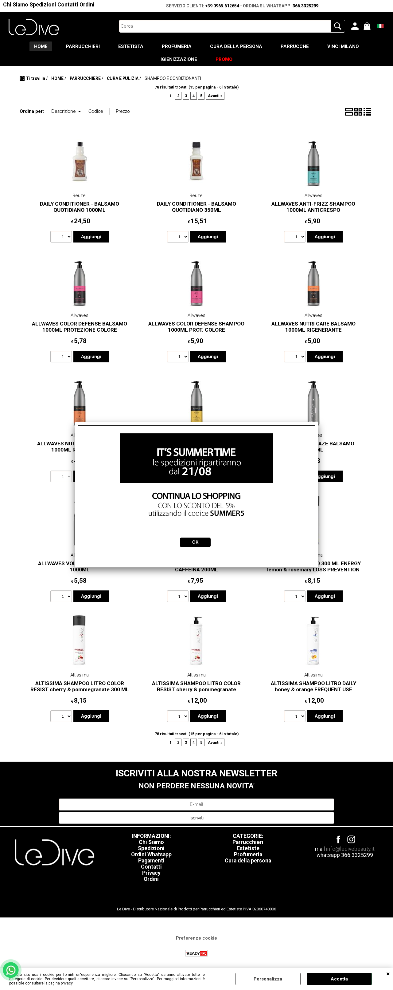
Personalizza (268, 979)
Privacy (151, 873)
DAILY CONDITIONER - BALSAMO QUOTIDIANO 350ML (196, 207)
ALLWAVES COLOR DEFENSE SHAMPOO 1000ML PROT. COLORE (196, 327)
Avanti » (215, 95)
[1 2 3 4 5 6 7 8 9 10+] (61, 237)
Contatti (67, 5)
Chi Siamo (15, 5)
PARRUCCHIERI (83, 46)
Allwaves (313, 195)
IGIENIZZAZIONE (179, 59)
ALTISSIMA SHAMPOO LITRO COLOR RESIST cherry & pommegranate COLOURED (196, 689)
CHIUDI (388, 974)
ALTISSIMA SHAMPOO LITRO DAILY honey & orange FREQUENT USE (313, 686)
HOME (41, 46)
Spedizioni (42, 5)
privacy (66, 983)
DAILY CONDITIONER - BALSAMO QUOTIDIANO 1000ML (79, 207)
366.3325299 (305, 5)
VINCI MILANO (343, 46)
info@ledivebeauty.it (350, 849)
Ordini (87, 5)
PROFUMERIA (177, 46)
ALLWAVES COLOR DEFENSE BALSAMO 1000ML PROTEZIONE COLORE (79, 327)
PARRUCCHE (295, 46)
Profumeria (248, 854)
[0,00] (368, 26)
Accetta (339, 979)
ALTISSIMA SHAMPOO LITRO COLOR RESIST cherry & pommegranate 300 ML (79, 686)
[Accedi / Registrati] (355, 26)
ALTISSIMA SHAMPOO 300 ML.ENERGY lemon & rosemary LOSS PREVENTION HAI (313, 569)
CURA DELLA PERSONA (236, 46)
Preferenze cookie (196, 938)
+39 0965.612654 (222, 5)
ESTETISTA (130, 46)
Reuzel (79, 195)
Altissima (79, 675)
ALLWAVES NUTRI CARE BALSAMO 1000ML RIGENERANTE (313, 327)
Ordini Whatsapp (151, 854)
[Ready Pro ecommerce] (196, 953)
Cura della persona (248, 861)
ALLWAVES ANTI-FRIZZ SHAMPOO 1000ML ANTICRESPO (313, 207)
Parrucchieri (247, 842)
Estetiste (248, 848)
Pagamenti (151, 861)
